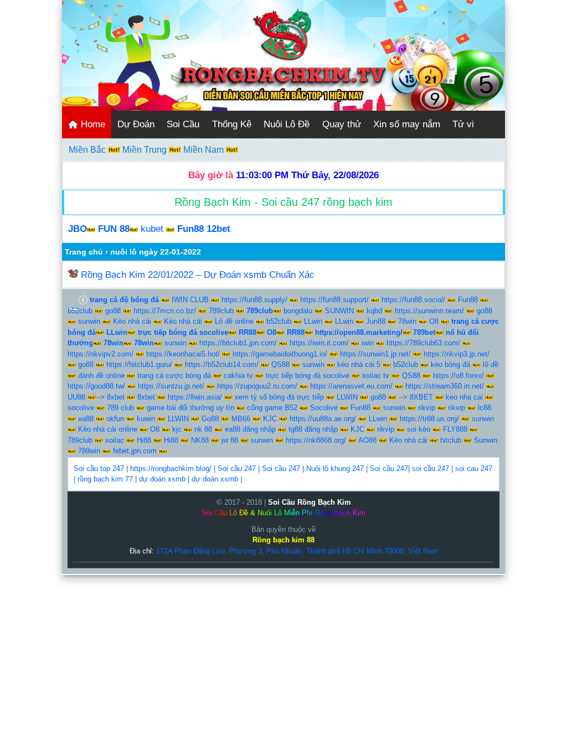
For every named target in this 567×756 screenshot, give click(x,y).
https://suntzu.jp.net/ (171, 386)
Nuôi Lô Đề (287, 124)
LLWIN (347, 397)
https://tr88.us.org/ (429, 419)
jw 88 (229, 440)
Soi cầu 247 (237, 468)
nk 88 (203, 429)
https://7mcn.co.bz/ (164, 311)
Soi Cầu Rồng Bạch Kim (309, 502)
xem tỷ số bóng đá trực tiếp (279, 397)
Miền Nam (204, 149)
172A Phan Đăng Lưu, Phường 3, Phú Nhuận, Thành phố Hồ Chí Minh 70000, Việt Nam (297, 551)
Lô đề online (234, 321)
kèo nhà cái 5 (358, 364)
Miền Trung (145, 149)
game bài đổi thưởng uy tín (190, 407)
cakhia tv (238, 375)
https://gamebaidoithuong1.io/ (280, 354)
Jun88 (375, 321)
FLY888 (455, 429)
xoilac (114, 440)
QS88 (280, 364)
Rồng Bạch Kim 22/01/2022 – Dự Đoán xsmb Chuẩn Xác (198, 275)
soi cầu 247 (430, 468)
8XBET (421, 397)
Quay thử (341, 124)
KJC (270, 419)
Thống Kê (231, 124)
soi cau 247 (473, 468)
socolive (81, 407)
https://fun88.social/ (413, 300)
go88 (113, 311)
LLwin (313, 321)
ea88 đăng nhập (250, 429)
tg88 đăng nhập (313, 429)
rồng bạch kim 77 (105, 479)
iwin (368, 343)
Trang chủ (84, 251)
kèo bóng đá (450, 364)
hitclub (450, 440)
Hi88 (144, 440)
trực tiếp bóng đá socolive (307, 375)
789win (89, 451)
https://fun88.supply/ (254, 300)
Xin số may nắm (406, 124)
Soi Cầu (183, 124)
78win (407, 321)
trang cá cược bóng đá (174, 375)
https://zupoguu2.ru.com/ (257, 386)
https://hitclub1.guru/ (139, 364)
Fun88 (468, 300)
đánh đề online (101, 375)
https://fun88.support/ (334, 300)
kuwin (146, 419)
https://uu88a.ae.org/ (323, 419)
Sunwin (485, 440)
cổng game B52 (272, 407)
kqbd (374, 311)
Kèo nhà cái (132, 321)
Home (91, 124)
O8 (434, 321)
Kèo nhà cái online (107, 429)
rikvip (426, 407)
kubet (152, 229)
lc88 (484, 407)
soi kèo (418, 429)
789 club (120, 407)
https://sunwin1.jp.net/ (375, 354)
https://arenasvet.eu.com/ (351, 386)
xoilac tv (375, 375)
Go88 (210, 419)
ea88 (86, 419)
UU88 (76, 397)
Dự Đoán (135, 124)
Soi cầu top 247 (99, 468)
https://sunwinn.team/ (429, 311)
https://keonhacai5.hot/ (183, 354)
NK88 (200, 440)
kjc (177, 429)
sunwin (89, 321)
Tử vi (463, 124)
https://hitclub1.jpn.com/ (238, 343)
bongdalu (298, 311)
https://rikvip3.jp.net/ (456, 354)
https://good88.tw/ (96, 386)
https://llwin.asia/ (195, 397)
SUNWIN (339, 311)
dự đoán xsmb (162, 479)
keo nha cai (464, 397)
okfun (115, 419)
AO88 (367, 440)
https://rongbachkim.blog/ (171, 468)
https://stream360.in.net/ (444, 386)
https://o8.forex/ (458, 375)
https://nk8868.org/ (316, 440)
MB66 (240, 419)
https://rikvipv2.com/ (100, 354)
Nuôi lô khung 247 (335, 468)
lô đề (490, 364)
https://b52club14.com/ (222, 364)
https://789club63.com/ (423, 343)
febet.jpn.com (135, 451)
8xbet (116, 397)
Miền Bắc (88, 149)
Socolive (324, 407)
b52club (80, 311)
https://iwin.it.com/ (319, 343)
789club (221, 311)
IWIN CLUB (190, 300)
